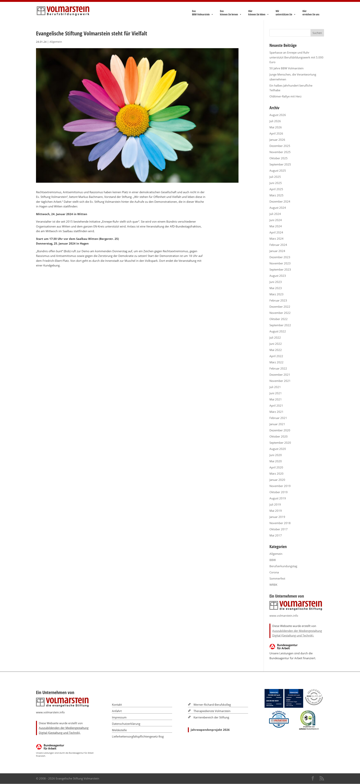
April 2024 (276, 232)
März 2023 (276, 294)
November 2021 (280, 381)
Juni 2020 (275, 455)
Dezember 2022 (279, 306)
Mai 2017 (275, 535)
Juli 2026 (275, 121)
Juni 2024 (275, 220)
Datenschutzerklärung (126, 724)
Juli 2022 (275, 337)
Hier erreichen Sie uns (310, 12)
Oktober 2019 (278, 492)
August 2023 (277, 276)
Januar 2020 (277, 480)
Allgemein (56, 41)
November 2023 (280, 263)
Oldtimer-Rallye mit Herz (285, 96)
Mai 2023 (275, 288)
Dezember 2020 (279, 430)
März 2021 (276, 412)
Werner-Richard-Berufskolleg (212, 704)
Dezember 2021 (279, 374)
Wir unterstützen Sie (284, 12)
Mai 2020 (275, 461)
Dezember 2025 (279, 146)
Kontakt (117, 704)
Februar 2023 (278, 300)
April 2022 (276, 356)
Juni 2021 (275, 393)
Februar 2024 (278, 245)
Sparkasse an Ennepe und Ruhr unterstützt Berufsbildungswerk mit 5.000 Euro (296, 57)
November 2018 (280, 523)
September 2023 (280, 269)
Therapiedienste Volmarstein (212, 711)
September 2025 (280, 164)
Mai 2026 (275, 127)
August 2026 (277, 115)
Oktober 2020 (278, 436)
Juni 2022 (275, 344)
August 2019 (277, 498)
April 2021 (276, 405)
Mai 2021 (275, 399)
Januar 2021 (277, 424)
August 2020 (277, 449)
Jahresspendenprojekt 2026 (210, 730)
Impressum (119, 717)
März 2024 (276, 238)
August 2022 (277, 331)
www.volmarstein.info (283, 615)
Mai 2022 (275, 350)
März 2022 (276, 362)
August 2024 (277, 207)
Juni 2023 (275, 282)
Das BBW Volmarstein (201, 12)
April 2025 (276, 189)
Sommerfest (277, 578)
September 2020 (280, 442)
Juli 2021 (275, 387)
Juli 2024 (275, 214)
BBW (272, 560)
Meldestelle (119, 730)
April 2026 (276, 133)
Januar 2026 (277, 139)
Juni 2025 (275, 183)
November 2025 (280, 152)
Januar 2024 (277, 251)
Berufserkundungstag (283, 566)
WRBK (273, 585)
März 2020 (276, 473)
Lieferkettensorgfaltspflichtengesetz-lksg (138, 736)
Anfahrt (117, 711)
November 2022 (280, 313)
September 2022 (280, 325)
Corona (274, 572)
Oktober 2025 (278, 158)
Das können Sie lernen (229, 12)
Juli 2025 (275, 177)
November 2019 (280, 486)
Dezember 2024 (279, 201)
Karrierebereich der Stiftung (211, 717)
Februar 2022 (278, 368)
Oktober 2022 (278, 319)
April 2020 (276, 467)
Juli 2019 (275, 504)
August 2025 (277, 170)
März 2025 (276, 195)
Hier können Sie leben (256, 12)
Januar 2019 (277, 517)
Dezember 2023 (279, 257)
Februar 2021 (278, 418)
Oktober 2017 (278, 529)
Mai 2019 (275, 510)
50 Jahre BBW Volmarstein (286, 68)
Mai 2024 (275, 226)
